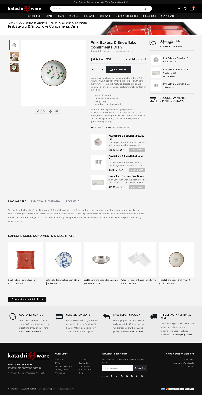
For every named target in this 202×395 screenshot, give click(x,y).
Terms (48, 389)
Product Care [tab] (17, 201)
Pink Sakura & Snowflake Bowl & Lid (126, 137)
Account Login (187, 366)
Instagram (132, 376)
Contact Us (60, 373)
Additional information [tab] (46, 201)
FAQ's (57, 363)
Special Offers (85, 363)
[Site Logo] (24, 9)
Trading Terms (61, 369)
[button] (21, 73)
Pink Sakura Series (120, 127)
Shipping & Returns (63, 366)
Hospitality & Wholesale (183, 363)
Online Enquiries (33, 331)
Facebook (38, 111)
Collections (149, 16)
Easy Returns (136, 331)
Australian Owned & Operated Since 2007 (26, 373)
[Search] (145, 8)
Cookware (105, 16)
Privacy (55, 389)
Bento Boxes (34, 16)
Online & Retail (187, 359)
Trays (61, 16)
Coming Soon (85, 366)
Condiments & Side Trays (36, 23)
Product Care (85, 369)
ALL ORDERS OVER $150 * (172, 46)
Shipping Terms (184, 334)
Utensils (73, 16)
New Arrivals (168, 16)
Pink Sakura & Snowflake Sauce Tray (125, 157)
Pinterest (50, 111)
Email (57, 111)
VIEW (17, 274)
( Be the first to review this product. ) (118, 51)
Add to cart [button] (34, 274)
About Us (59, 359)
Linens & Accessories (127, 16)
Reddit (142, 376)
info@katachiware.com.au (25, 368)
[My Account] (179, 8)
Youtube (127, 376)
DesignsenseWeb (68, 389)
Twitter (44, 111)
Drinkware (89, 16)
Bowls (49, 16)
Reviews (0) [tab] (73, 201)
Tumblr (137, 376)
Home (10, 23)
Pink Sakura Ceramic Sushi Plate (126, 176)
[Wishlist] (185, 8)
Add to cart (120, 69)
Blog (81, 373)
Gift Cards (83, 359)
